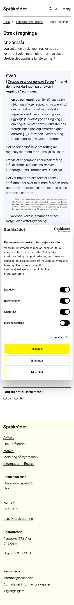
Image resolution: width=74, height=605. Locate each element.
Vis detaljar (56, 337)
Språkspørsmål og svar (29, 21)
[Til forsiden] (16, 9)
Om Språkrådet (14, 444)
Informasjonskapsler (18, 578)
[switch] (65, 301)
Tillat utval (37, 360)
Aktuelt (8, 438)
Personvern (11, 571)
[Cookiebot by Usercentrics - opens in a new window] (54, 229)
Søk (56, 9)
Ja (9, 398)
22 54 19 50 (11, 509)
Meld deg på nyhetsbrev (20, 457)
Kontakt (8, 451)
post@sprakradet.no (18, 519)
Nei (20, 398)
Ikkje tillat (37, 372)
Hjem (6, 21)
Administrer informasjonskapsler (26, 584)
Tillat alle (37, 348)
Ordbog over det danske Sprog (31, 82)
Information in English (18, 464)
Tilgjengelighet (13, 591)
